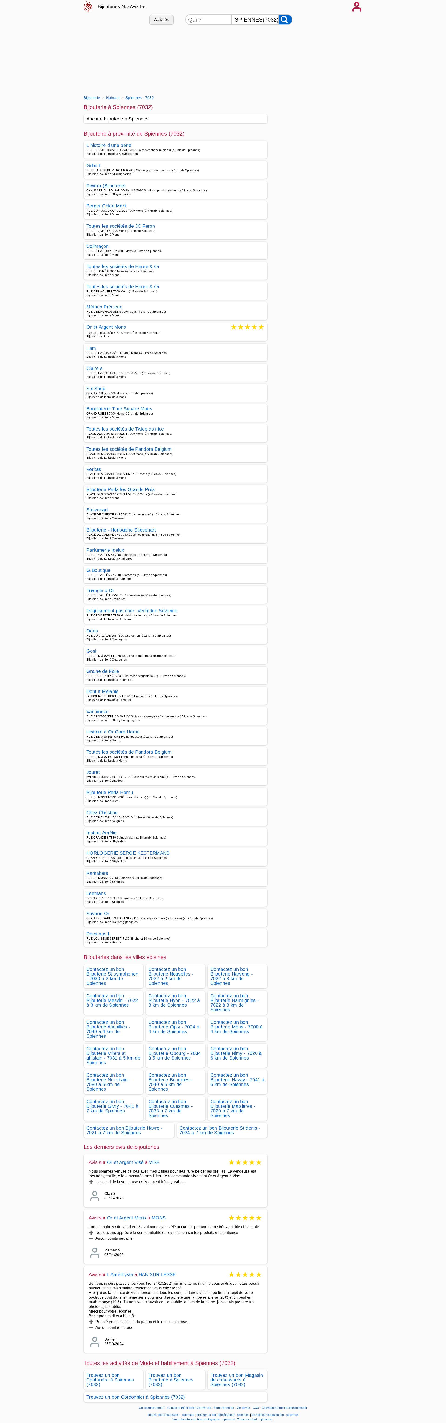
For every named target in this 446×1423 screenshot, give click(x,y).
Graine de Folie (102, 671)
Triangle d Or (100, 590)
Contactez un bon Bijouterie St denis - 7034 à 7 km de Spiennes (220, 1130)
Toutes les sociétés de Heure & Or (123, 266)
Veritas (93, 469)
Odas (92, 631)
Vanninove (97, 711)
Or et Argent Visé (125, 1162)
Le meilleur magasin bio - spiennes (275, 1415)
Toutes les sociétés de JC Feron (120, 226)
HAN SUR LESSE (157, 1274)
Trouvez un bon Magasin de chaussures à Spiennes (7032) (236, 1380)
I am (91, 348)
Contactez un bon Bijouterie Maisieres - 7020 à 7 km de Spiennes (232, 1108)
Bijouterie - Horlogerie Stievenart (121, 530)
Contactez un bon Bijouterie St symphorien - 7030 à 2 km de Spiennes (112, 976)
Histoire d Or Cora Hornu (113, 732)
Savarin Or (97, 913)
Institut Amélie (101, 833)
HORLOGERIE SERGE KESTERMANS (128, 853)
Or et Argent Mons (106, 327)
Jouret (93, 772)
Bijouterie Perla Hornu (109, 792)
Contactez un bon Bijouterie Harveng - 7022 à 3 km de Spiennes (231, 976)
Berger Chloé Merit (106, 206)
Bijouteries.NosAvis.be (121, 6)
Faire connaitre (224, 1408)
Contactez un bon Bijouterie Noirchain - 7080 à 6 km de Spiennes (108, 1082)
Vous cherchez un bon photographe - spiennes (204, 1419)
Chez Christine (102, 812)
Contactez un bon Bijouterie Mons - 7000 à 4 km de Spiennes (236, 1027)
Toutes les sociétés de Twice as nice (125, 429)
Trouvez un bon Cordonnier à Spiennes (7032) (135, 1397)
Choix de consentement (291, 1408)
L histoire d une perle (108, 145)
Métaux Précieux (104, 307)
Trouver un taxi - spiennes (254, 1419)
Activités (161, 20)
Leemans (96, 893)
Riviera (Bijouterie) (106, 186)
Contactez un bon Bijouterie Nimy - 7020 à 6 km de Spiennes (236, 1053)
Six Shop (95, 388)
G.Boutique (98, 570)
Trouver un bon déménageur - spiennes (223, 1415)
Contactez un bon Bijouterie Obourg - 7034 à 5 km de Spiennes (174, 1053)
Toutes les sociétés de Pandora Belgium (129, 449)
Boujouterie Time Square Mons (119, 409)
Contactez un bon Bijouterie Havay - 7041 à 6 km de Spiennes (237, 1080)
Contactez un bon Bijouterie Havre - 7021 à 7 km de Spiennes (124, 1130)
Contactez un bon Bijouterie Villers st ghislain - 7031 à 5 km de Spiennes (113, 1055)
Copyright (268, 1408)
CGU (256, 1408)
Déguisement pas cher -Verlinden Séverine (131, 611)
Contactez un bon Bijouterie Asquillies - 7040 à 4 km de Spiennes (108, 1029)
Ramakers (97, 873)
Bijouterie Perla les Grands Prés (120, 489)
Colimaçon (97, 246)
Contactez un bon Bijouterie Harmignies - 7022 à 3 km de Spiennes (234, 1002)
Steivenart (97, 510)
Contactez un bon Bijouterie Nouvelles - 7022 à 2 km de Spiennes (170, 976)
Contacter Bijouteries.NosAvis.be (189, 1408)
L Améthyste (120, 1274)
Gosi (91, 651)
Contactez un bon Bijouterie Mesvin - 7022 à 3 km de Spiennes (112, 1000)
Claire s (94, 368)
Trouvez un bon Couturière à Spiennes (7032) (110, 1380)
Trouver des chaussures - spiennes (171, 1415)
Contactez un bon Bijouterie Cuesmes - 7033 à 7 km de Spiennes (170, 1108)
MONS (159, 1217)
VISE (154, 1162)
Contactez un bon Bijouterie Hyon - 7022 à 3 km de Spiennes (174, 1000)
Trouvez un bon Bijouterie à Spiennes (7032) (170, 1380)
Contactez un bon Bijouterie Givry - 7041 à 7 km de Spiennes (112, 1106)
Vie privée (243, 1408)
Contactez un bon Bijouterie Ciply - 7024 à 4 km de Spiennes (173, 1027)
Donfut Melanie (102, 691)
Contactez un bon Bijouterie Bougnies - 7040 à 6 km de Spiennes (170, 1082)
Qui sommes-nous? (152, 1408)
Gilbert (93, 165)
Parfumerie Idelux (105, 550)
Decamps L (98, 934)
